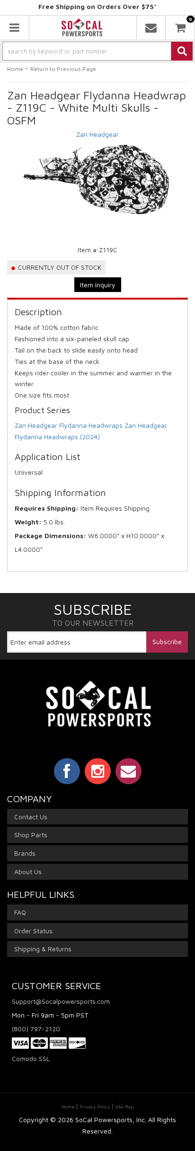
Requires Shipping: (47, 508)
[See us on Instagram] (98, 771)
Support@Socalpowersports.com (61, 1001)
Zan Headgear (97, 134)
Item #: (88, 250)
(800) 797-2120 (36, 1029)
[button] (97, 51)
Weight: (28, 522)
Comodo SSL (31, 1058)
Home (15, 68)
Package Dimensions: (50, 535)
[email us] (151, 27)
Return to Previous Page (63, 68)
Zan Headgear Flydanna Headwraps (69, 425)
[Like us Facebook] (67, 771)
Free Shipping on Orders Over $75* (97, 6)
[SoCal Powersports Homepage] (81, 27)
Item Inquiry (97, 285)
